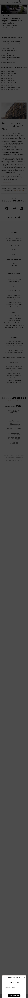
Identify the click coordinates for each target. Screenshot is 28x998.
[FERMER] (24, 977)
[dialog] (14, 986)
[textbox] (14, 988)
